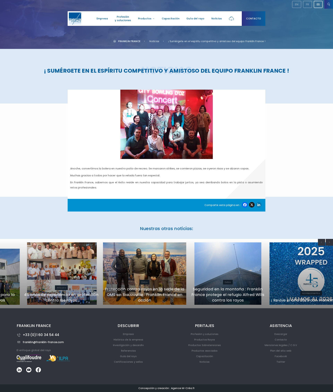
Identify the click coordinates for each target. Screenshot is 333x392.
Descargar (280, 334)
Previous (321, 242)
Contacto (253, 18)
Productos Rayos (204, 339)
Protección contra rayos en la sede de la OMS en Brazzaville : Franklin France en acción (125, 294)
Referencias (128, 350)
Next (329, 242)
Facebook (281, 356)
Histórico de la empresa (128, 339)
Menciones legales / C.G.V (281, 345)
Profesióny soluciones (123, 18)
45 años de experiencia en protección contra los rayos (41, 297)
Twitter (280, 362)
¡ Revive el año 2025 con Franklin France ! (291, 300)
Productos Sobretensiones (204, 345)
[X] (251, 205)
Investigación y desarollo (128, 345)
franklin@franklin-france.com (43, 342)
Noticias (216, 18)
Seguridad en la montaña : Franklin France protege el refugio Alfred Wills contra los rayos (208, 294)
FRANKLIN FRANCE (129, 41)
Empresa (102, 18)
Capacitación (171, 18)
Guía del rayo (195, 18)
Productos (145, 18)
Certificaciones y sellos (128, 362)
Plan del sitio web (281, 350)
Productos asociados (205, 350)
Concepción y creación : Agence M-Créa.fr (166, 388)
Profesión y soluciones (204, 334)
